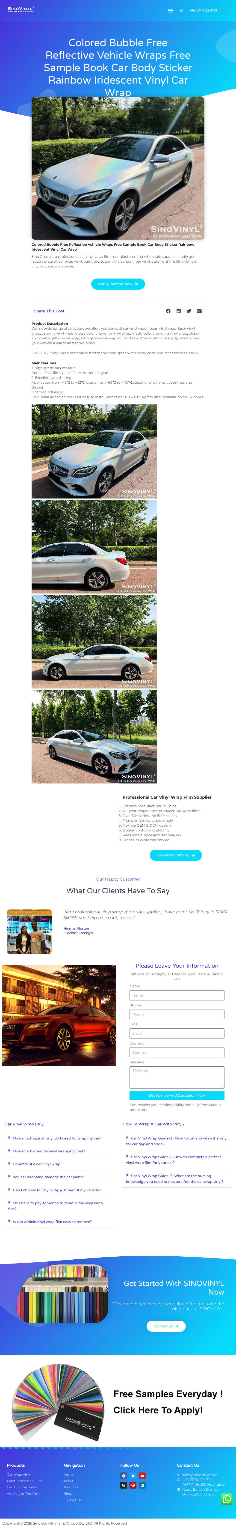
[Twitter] (133, 1475)
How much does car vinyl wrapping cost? (49, 1151)
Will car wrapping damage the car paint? (48, 1177)
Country (136, 1043)
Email (134, 1024)
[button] (170, 10)
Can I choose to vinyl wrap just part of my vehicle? (57, 1190)
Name (135, 986)
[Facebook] (123, 1475)
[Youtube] (142, 1475)
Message (137, 1062)
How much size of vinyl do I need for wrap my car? (57, 1138)
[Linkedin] (142, 1485)
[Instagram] (123, 1485)
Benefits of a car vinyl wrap (36, 1164)
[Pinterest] (133, 1485)
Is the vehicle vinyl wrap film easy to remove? (52, 1221)
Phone (135, 1005)
